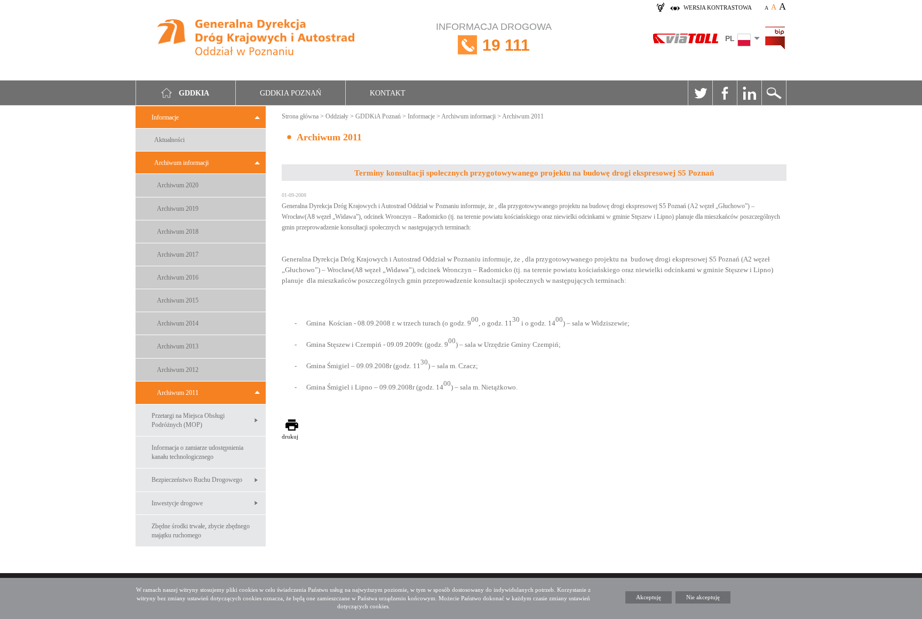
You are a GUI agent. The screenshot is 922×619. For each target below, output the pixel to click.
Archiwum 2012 (177, 370)
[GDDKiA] (256, 39)
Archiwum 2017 (177, 254)
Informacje (165, 117)
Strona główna (300, 116)
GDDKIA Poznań (290, 93)
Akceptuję (648, 597)
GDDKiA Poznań (378, 116)
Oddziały (336, 116)
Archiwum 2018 (177, 231)
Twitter (700, 93)
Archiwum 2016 (177, 277)
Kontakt (388, 93)
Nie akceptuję (703, 597)
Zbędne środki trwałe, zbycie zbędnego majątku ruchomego (201, 530)
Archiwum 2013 (177, 346)
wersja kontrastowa (717, 7)
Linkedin (749, 93)
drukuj (290, 436)
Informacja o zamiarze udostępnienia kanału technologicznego (197, 452)
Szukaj (773, 93)
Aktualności (169, 140)
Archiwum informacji (181, 162)
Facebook (724, 93)
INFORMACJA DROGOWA (494, 37)
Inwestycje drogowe (177, 503)
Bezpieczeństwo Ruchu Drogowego (197, 479)
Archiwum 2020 (177, 185)
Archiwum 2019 (177, 208)
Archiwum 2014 (177, 323)
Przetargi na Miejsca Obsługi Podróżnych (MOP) (188, 420)
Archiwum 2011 (177, 392)
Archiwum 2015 (177, 300)
